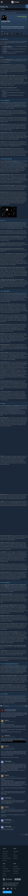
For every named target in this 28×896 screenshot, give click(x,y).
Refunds (4, 875)
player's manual (7, 46)
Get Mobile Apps (7, 892)
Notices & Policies (6, 871)
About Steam (5, 851)
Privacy (4, 866)
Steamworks (5, 855)
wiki (5, 49)
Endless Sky (2, 12)
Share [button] (20, 33)
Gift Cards (5, 860)
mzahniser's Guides (13, 12)
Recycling (15, 858)
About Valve (15, 851)
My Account (15, 873)
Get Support (15, 871)
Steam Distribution (6, 858)
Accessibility (5, 868)
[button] (2, 31)
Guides (7, 12)
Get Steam (15, 866)
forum (5, 51)
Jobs (14, 853)
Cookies (4, 873)
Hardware (15, 855)
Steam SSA (5, 853)
